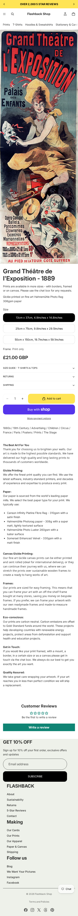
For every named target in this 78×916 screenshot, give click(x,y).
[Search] (12, 14)
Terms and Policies (39, 901)
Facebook (13, 882)
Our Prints (13, 835)
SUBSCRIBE (35, 776)
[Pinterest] (52, 910)
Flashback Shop (43, 894)
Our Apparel (14, 841)
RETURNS (8, 376)
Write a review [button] (39, 727)
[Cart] (73, 14)
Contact (12, 816)
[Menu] (4, 14)
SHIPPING (8, 385)
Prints (6, 24)
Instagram (13, 877)
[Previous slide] (4, 4)
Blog (9, 866)
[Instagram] (32, 910)
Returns (11, 805)
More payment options (39, 418)
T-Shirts (17, 24)
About (10, 794)
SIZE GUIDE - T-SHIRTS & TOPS (20, 368)
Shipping (12, 851)
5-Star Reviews (16, 810)
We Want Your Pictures (21, 871)
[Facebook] (25, 910)
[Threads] (45, 910)
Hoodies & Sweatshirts (39, 24)
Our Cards (13, 830)
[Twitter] (39, 910)
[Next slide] (74, 4)
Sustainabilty (15, 799)
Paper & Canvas (17, 846)
